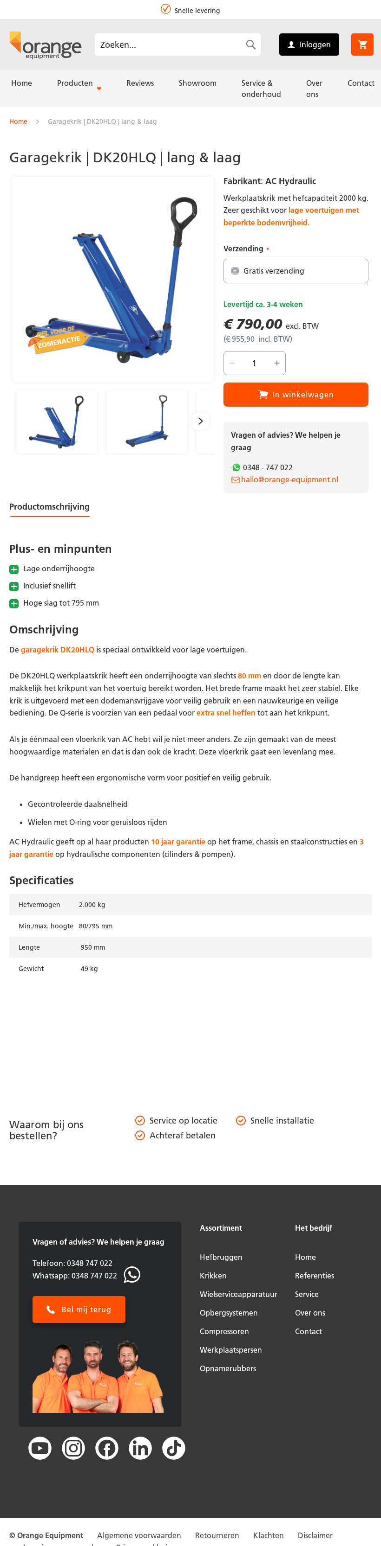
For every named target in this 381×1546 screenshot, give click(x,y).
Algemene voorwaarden (139, 1535)
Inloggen (315, 44)
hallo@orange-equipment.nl (289, 479)
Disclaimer (315, 1535)
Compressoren (224, 1331)
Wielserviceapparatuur (238, 1294)
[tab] (57, 509)
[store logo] (45, 44)
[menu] (190, 88)
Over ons (310, 1312)
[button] (56, 422)
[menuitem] (22, 83)
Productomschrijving (49, 506)
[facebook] (107, 1448)
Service (307, 1294)
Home (18, 121)
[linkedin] (140, 1448)
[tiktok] (174, 1448)
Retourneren (217, 1535)
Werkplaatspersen (231, 1349)
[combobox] (178, 44)
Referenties (314, 1275)
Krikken (213, 1275)
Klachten (268, 1535)
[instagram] (73, 1448)
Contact (308, 1331)
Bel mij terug (87, 1309)
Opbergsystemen (229, 1312)
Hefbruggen (221, 1257)
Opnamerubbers (228, 1368)
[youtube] (40, 1448)
